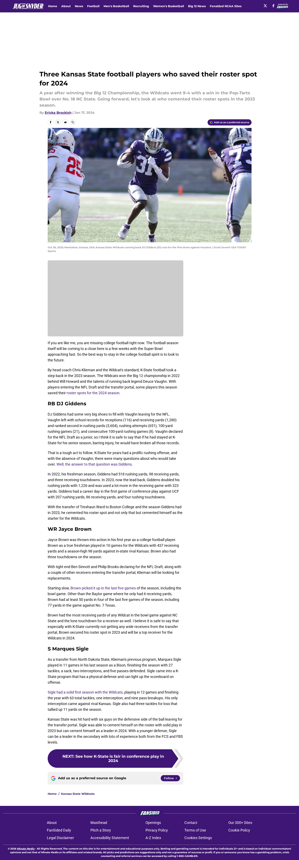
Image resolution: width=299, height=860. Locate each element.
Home (52, 6)
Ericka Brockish (58, 113)
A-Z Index (153, 838)
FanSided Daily (59, 830)
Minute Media (26, 848)
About (66, 6)
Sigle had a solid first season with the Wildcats (85, 692)
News (79, 6)
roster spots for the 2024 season (93, 393)
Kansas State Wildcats (78, 794)
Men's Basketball (116, 6)
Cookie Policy (239, 830)
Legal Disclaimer (60, 838)
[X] (265, 5)
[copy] (73, 122)
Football (93, 6)
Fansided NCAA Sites (225, 6)
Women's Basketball (168, 6)
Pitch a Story (100, 830)
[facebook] (273, 5)
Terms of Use (195, 830)
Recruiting (141, 6)
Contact (190, 822)
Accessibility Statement (109, 838)
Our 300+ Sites (240, 822)
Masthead (98, 822)
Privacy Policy (156, 830)
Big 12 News (197, 6)
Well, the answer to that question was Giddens (94, 464)
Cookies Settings (198, 838)
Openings (153, 822)
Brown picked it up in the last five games (103, 588)
